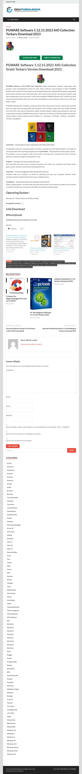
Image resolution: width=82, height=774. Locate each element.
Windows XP (11, 754)
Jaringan (10, 583)
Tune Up (8, 26)
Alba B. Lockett (23, 37)
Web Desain (11, 723)
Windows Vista (12, 751)
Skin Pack (10, 686)
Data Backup (11, 511)
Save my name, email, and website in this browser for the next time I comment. (38, 427)
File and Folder (12, 552)
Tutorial (9, 703)
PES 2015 (10, 631)
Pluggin (9, 655)
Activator (10, 467)
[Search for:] (41, 450)
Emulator (10, 538)
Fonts (9, 556)
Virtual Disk (11, 720)
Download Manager (14, 525)
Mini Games (11, 593)
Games (9, 562)
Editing (9, 535)
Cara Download (12, 497)
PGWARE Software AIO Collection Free (35, 263)
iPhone (9, 580)
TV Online (10, 706)
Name (8, 397)
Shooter (9, 679)
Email (9, 406)
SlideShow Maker (13, 689)
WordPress (64, 769)
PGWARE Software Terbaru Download (19, 267)
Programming (11, 662)
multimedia (11, 600)
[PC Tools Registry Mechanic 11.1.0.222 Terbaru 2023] (41, 294)
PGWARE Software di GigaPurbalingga (62, 263)
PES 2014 (10, 627)
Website (9, 415)
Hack (8, 566)
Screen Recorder (12, 675)
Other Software (12, 614)
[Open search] (74, 19)
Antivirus (10, 480)
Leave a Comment (34, 37)
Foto (8, 559)
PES (8, 621)
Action (9, 463)
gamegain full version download (52, 261)
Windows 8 (11, 737)
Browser (10, 491)
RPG (8, 672)
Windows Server (12, 747)
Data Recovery (12, 515)
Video (9, 716)
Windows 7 (11, 734)
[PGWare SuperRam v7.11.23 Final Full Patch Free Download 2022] (18, 244)
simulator (10, 682)
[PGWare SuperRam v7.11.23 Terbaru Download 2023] (41, 241)
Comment (10, 370)
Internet (10, 576)
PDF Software (12, 617)
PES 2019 (10, 645)
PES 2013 (10, 624)
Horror (9, 569)
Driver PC (10, 528)
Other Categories (13, 610)
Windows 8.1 (11, 740)
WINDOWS (11, 727)
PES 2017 (10, 638)
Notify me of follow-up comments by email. (23, 434)
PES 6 (9, 651)
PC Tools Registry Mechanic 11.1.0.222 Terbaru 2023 (40, 314)
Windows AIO (12, 744)
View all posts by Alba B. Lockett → (32, 344)
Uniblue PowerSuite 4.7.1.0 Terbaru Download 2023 (64, 280)
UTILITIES (10, 713)
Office (9, 604)
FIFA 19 (9, 549)
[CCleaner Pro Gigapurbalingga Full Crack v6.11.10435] (17, 286)
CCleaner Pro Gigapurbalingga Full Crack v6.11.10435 (16, 298)
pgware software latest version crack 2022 (42, 265)
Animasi (10, 477)
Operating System (13, 607)
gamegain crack (34, 261)
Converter (10, 504)
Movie (9, 597)
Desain (9, 518)
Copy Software (12, 508)
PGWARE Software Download (16, 265)
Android (10, 473)
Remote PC (11, 669)
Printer (9, 658)
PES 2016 (10, 634)
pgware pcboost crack (14, 263)
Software (10, 692)
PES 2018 (10, 641)
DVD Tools (10, 532)
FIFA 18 (9, 545)
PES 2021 (10, 648)
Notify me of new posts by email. (19, 441)
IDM (8, 573)
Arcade (9, 484)
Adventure (10, 470)
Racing (9, 665)
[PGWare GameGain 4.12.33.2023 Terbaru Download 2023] (64, 241)
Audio (9, 487)
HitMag (73, 769)
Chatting (10, 501)
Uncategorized (12, 710)
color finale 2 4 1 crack (20, 261)
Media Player (11, 590)
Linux (9, 586)
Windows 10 (11, 730)
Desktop (10, 521)
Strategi (9, 696)
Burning (9, 494)
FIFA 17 (9, 542)
